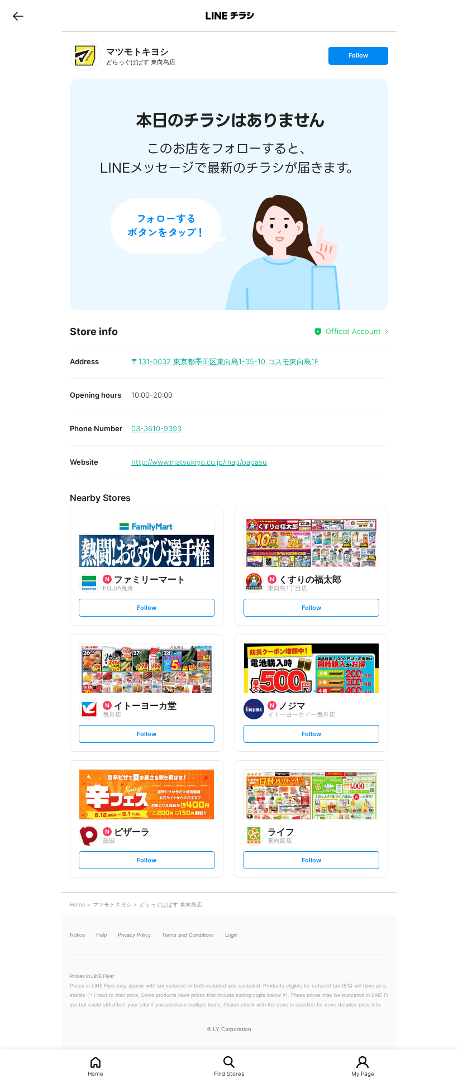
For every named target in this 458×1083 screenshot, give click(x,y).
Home (95, 1073)
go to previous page (18, 15)
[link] (85, 55)
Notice (77, 934)
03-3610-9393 (156, 428)
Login (231, 934)
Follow (358, 58)
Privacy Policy (134, 934)
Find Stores (229, 1073)
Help (101, 934)
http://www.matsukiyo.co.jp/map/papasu (199, 461)
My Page (362, 1073)
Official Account (353, 331)
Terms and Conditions (188, 934)
